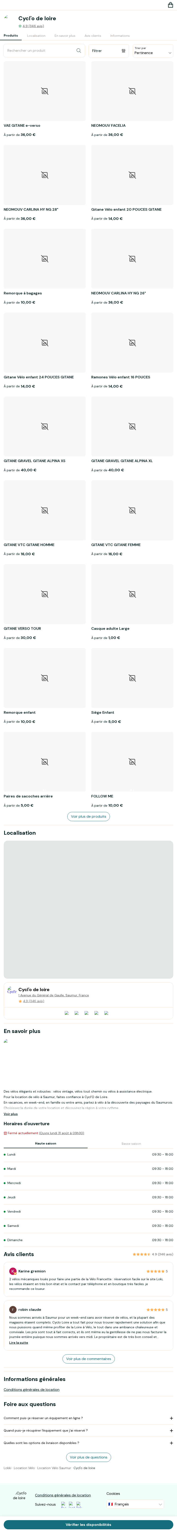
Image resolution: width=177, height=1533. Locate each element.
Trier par (140, 48)
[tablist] (66, 35)
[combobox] (153, 51)
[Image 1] (43, 790)
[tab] (11, 35)
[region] (88, 910)
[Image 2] (46, 790)
